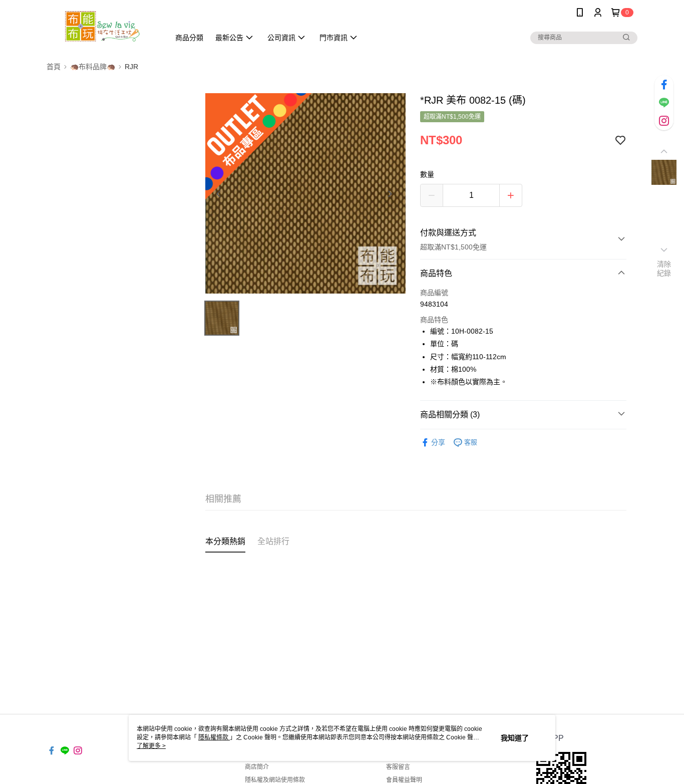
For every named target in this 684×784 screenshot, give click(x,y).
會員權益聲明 (404, 779)
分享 (438, 442)
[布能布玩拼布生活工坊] (102, 26)
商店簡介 (257, 766)
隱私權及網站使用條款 (275, 779)
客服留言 (398, 766)
